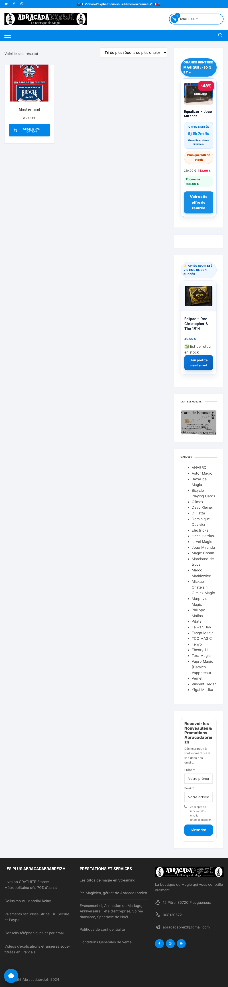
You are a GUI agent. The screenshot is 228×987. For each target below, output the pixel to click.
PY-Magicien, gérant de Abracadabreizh (113, 893)
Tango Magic (203, 633)
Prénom (189, 770)
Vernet (197, 678)
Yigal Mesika (202, 689)
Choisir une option (31, 130)
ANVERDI (199, 467)
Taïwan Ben (201, 627)
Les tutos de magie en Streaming (107, 880)
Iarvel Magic (202, 541)
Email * (189, 788)
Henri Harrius (203, 536)
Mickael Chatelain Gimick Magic (203, 587)
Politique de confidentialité (102, 929)
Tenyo (197, 644)
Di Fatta (198, 513)
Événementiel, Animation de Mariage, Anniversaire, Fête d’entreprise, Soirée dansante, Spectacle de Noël (111, 911)
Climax (197, 502)
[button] (11, 976)
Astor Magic (202, 473)
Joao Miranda (203, 547)
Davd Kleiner (202, 507)
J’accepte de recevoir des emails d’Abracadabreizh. (201, 813)
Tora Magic (201, 655)
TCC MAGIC (202, 638)
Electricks (200, 530)
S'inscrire (198, 830)
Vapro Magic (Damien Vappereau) (202, 667)
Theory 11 (200, 650)
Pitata (197, 621)
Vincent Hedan (204, 684)
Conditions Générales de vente (106, 942)
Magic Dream (203, 553)
